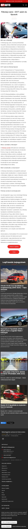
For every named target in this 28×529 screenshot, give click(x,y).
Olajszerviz (4, 466)
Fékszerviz (4, 470)
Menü (26, 5)
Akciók (3, 490)
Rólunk (3, 494)
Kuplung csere (5, 476)
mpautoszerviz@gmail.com (9, 457)
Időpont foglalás (5, 488)
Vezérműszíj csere (6, 474)
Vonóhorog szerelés (6, 479)
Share (4, 422)
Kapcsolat (4, 497)
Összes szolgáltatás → (7, 481)
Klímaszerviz (4, 468)
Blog (3, 492)
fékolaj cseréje (6, 148)
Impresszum (4, 499)
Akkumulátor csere (6, 472)
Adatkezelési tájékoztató (7, 501)
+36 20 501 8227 (7, 455)
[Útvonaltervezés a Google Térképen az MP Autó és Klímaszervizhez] (3, 439)
